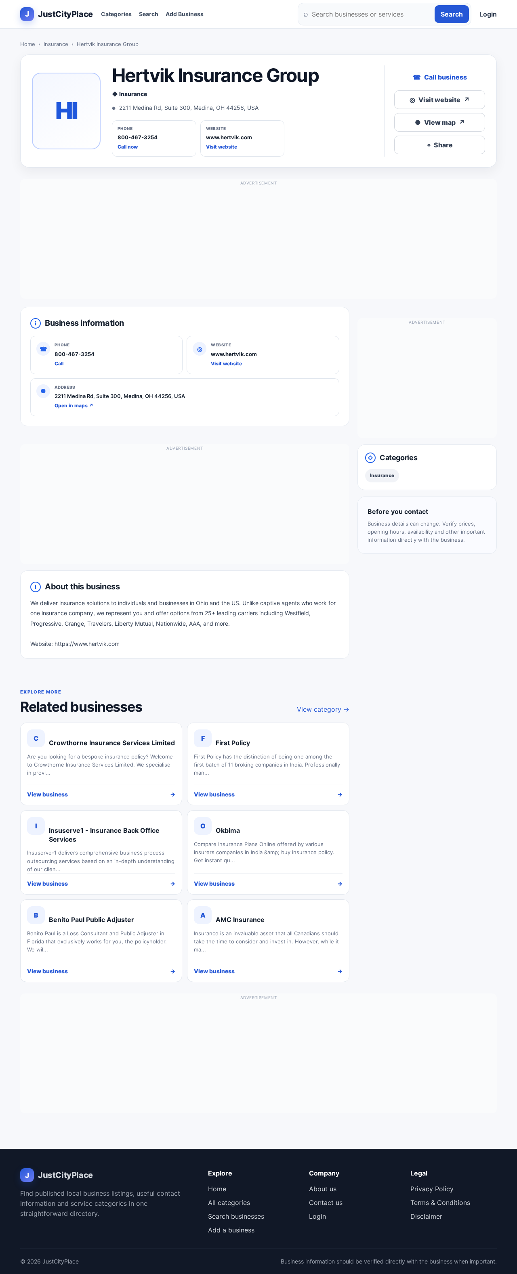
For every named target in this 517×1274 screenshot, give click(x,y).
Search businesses (236, 1216)
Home (27, 44)
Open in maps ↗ (74, 405)
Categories (116, 13)
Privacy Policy (432, 1189)
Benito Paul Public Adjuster (91, 920)
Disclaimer (426, 1216)
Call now (128, 147)
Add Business (185, 13)
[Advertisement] (258, 242)
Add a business (231, 1230)
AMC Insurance (240, 920)
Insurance (56, 44)
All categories (229, 1203)
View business (101, 794)
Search (148, 13)
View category (323, 709)
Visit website (221, 147)
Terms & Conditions (440, 1203)
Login (488, 14)
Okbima (228, 830)
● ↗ (440, 122)
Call (59, 363)
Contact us (326, 1203)
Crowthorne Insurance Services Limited (112, 743)
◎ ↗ (440, 100)
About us (322, 1189)
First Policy (233, 743)
